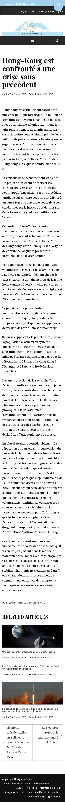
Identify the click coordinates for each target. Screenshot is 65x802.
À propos (32, 787)
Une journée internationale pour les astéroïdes (28, 651)
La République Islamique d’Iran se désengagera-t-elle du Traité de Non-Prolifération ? (30, 710)
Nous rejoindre (37, 796)
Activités (27, 792)
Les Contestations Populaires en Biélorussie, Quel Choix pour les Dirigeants (30, 667)
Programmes (12, 792)
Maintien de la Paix (50, 787)
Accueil (20, 787)
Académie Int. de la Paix (47, 792)
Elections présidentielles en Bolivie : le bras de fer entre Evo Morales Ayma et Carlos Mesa (17, 742)
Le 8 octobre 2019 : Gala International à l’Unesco (48, 735)
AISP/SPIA (48, 94)
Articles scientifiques (32, 602)
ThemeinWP (42, 783)
